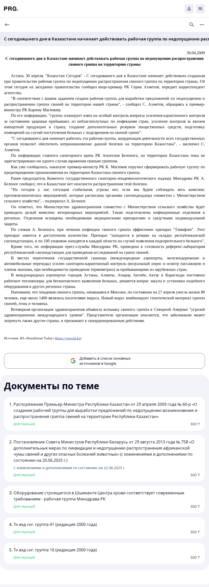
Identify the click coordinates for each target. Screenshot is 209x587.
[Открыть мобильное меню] (200, 8)
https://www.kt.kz (68, 338)
